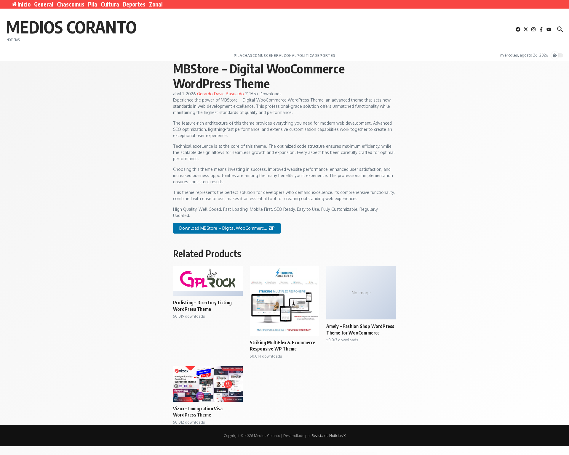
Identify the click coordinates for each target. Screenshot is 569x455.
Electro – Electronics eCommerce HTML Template (322, 453)
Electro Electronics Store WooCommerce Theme (339, 453)
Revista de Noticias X (328, 435)
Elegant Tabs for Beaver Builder (364, 453)
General (43, 4)
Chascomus (70, 4)
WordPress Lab (203, 453)
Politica (306, 55)
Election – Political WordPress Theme (248, 453)
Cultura (110, 4)
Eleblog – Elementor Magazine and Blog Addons (213, 453)
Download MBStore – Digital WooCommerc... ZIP (227, 228)
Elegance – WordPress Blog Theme (353, 453)
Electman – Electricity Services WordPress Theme (263, 453)
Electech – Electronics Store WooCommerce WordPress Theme (231, 453)
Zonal (156, 4)
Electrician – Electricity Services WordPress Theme (280, 453)
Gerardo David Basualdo (221, 93)
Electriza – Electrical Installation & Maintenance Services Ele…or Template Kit (302, 453)
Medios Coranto (71, 26)
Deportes (134, 4)
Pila (92, 4)
